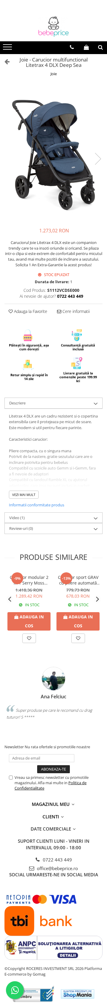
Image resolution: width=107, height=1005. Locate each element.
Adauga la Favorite (30, 311)
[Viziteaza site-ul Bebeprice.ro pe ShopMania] (77, 993)
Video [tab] (17, 517)
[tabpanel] (53, 152)
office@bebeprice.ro (57, 868)
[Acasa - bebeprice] (53, 26)
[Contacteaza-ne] (72, 47)
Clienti (51, 817)
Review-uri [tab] (21, 528)
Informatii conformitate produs (36, 505)
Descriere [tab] (17, 403)
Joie (54, 73)
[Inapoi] (4, 61)
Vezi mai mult (23, 494)
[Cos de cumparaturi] (86, 47)
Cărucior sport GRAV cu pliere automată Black (78, 580)
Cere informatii (75, 311)
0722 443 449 (57, 860)
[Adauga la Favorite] (29, 638)
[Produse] (8, 48)
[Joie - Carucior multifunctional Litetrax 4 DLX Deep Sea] (53, 152)
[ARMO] (33, 994)
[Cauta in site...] (100, 47)
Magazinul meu (51, 804)
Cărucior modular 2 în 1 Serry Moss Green (29, 580)
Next (98, 159)
